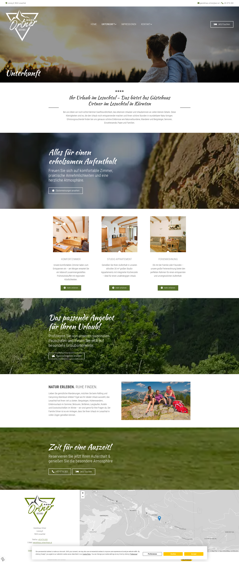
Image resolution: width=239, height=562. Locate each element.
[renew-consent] (3, 559)
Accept (193, 554)
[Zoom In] (83, 493)
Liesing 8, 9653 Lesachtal (16, 3)
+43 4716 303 (228, 3)
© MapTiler (213, 551)
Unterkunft (108, 24)
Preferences (152, 554)
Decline (173, 554)
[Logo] (33, 25)
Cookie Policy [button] (87, 554)
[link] (109, 24)
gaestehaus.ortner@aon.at (210, 3)
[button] (221, 24)
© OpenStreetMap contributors (228, 551)
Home (94, 24)
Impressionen (128, 24)
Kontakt (145, 24)
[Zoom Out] (83, 497)
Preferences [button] (133, 554)
